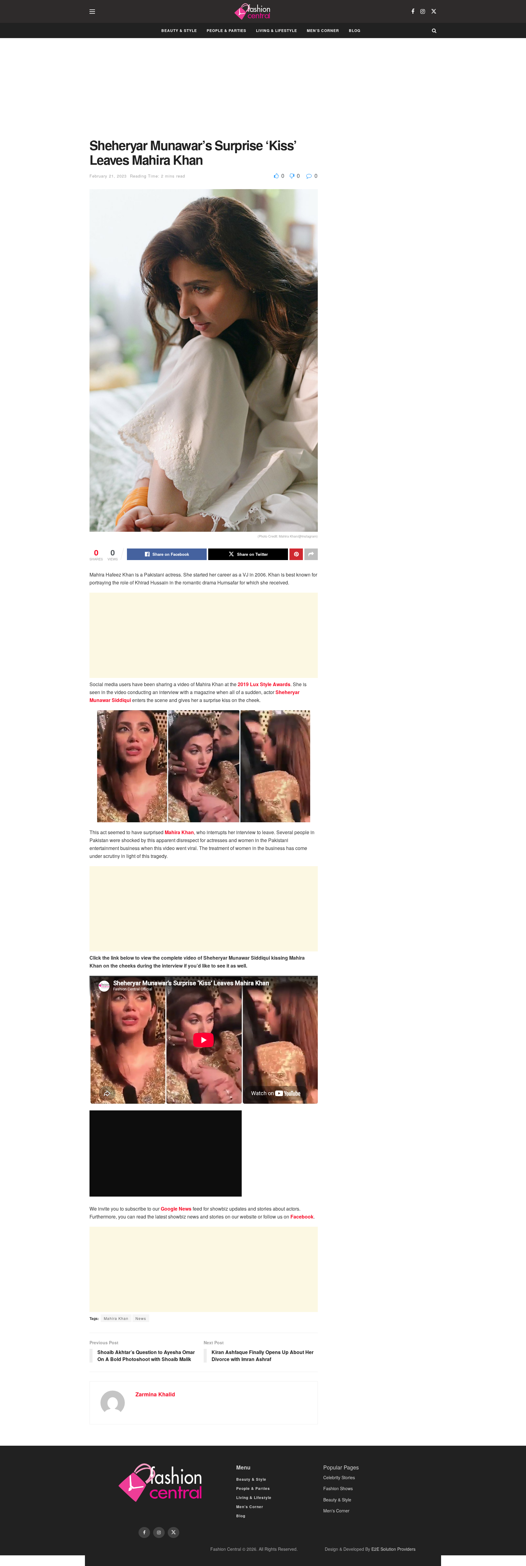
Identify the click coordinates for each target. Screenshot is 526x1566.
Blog (354, 30)
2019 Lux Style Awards (264, 684)
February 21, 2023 (108, 176)
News (140, 1318)
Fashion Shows (338, 1488)
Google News (176, 1208)
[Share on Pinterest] (296, 554)
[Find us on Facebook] (412, 11)
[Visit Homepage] (253, 12)
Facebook (302, 1216)
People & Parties (226, 30)
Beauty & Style (179, 30)
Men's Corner (336, 1511)
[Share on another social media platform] (311, 554)
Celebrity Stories (339, 1477)
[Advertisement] (203, 92)
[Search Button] (434, 30)
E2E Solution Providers (393, 1549)
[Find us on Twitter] (434, 11)
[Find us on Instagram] (422, 11)
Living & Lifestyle (276, 30)
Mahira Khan (179, 832)
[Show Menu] (92, 11)
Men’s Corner (323, 30)
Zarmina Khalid (155, 1394)
